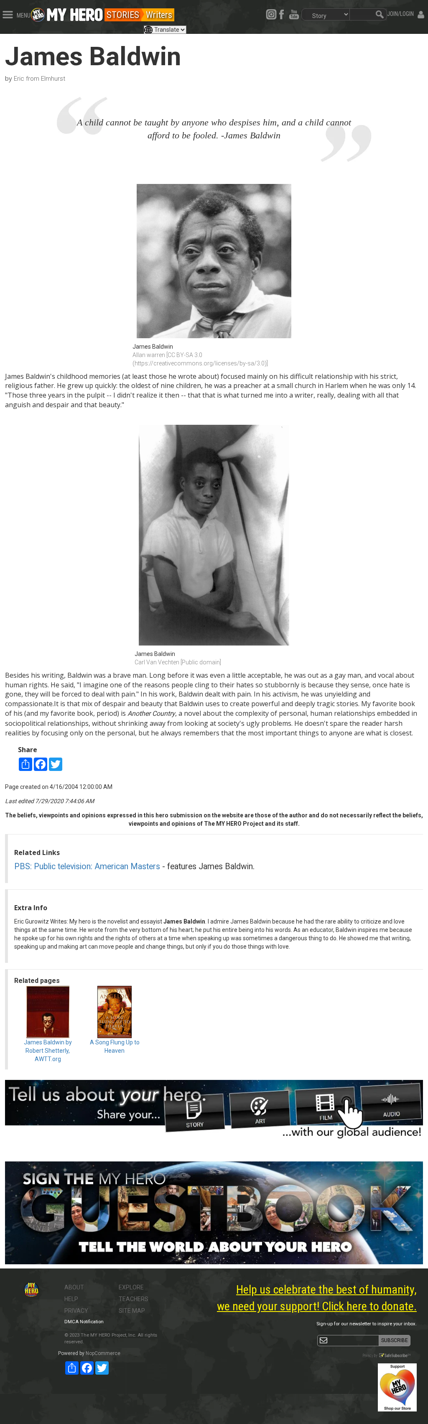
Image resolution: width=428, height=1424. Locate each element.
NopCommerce (103, 1353)
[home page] (75, 12)
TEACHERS (133, 1299)
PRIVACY (76, 1310)
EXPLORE (131, 1287)
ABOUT (74, 1287)
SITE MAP (132, 1310)
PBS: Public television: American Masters (87, 866)
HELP (71, 1299)
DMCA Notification (84, 1321)
